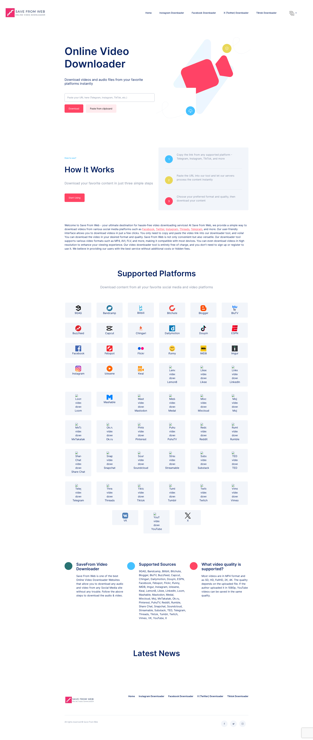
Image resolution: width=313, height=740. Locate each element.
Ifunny (172, 353)
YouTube (156, 529)
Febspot (110, 353)
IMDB (203, 353)
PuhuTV (172, 439)
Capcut (109, 333)
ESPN (234, 333)
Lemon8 (172, 382)
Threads (184, 229)
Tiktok (141, 500)
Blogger (203, 313)
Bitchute (172, 313)
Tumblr (172, 500)
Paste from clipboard (101, 108)
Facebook (148, 229)
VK (125, 520)
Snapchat (109, 467)
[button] (293, 13)
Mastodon (141, 410)
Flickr (141, 353)
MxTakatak (78, 439)
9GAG (78, 313)
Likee (203, 382)
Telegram (196, 229)
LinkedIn (235, 382)
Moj (234, 410)
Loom (78, 410)
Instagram (172, 229)
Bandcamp (109, 313)
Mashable (109, 402)
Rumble (234, 439)
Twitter (160, 229)
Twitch (203, 500)
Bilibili (140, 312)
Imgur (234, 353)
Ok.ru (109, 439)
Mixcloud (203, 410)
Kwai (141, 373)
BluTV (234, 313)
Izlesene (110, 373)
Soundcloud (141, 467)
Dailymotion (172, 333)
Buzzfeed (78, 333)
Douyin (203, 333)
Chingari (141, 333)
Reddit (204, 439)
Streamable (172, 467)
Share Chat (78, 471)
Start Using (75, 197)
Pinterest (140, 439)
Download (74, 108)
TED (234, 467)
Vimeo (235, 500)
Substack (203, 467)
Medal (172, 410)
